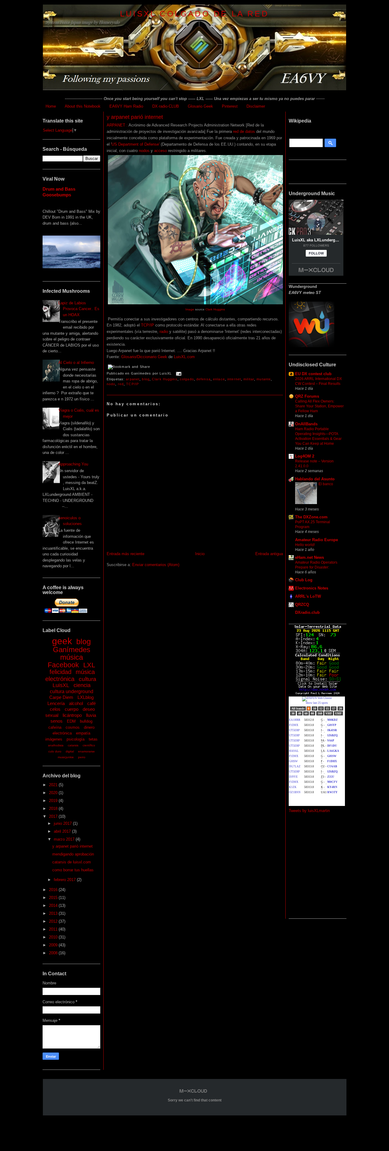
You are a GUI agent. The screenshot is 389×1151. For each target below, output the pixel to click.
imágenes (53, 739)
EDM (71, 721)
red (121, 384)
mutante (263, 379)
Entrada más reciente (125, 553)
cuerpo (71, 709)
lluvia (91, 715)
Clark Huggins (215, 309)
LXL (89, 665)
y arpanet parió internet (72, 846)
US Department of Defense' (136, 144)
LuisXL (61, 685)
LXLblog (85, 697)
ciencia (82, 685)
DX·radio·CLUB (165, 106)
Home (51, 106)
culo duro (54, 751)
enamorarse (86, 751)
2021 (54, 785)
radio (164, 331)
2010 (54, 937)
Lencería (56, 703)
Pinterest (230, 106)
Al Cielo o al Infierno (76, 362)
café (91, 703)
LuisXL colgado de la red (194, 13)
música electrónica (70, 675)
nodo (111, 384)
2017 (54, 816)
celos (55, 709)
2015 (54, 897)
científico (89, 745)
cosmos (73, 727)
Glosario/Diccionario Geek (144, 356)
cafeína (54, 727)
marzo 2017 (65, 839)
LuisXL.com (184, 356)
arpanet (132, 379)
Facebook (63, 665)
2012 (54, 921)
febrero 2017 (65, 879)
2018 (54, 808)
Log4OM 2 (304, 456)
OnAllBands (306, 424)
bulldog (86, 721)
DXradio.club (307, 612)
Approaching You (73, 464)
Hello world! (305, 545)
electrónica (62, 733)
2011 (54, 929)
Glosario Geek (200, 106)
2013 (54, 913)
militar (248, 379)
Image (189, 309)
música (71, 657)
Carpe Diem (61, 697)
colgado (187, 379)
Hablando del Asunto (315, 479)
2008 (54, 953)
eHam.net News (309, 557)
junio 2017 (63, 823)
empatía (83, 733)
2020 (54, 792)
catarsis (73, 745)
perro (81, 757)
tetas (93, 739)
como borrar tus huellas (73, 870)
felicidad (60, 672)
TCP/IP (148, 325)
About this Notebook (83, 106)
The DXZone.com (311, 517)
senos (56, 721)
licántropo (72, 715)
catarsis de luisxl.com (71, 862)
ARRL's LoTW (308, 596)
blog (83, 641)
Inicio (200, 553)
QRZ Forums (307, 396)
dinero (89, 727)
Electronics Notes (311, 588)
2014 (54, 905)
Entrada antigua (269, 553)
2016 (54, 889)
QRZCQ (302, 604)
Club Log (303, 580)
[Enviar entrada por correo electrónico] (178, 373)
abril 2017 (63, 831)
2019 (54, 800)
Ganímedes (71, 649)
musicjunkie (66, 757)
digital (70, 751)
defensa (203, 379)
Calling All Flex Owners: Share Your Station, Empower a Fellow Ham (319, 406)
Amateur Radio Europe (316, 539)
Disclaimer (255, 106)
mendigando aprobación (73, 854)
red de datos (244, 131)
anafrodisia (56, 745)
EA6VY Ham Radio (126, 106)
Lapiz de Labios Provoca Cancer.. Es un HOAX (78, 309)
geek (62, 641)
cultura (87, 679)
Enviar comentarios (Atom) (155, 564)
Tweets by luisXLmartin (309, 810)
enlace (219, 379)
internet (234, 379)
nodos (144, 150)
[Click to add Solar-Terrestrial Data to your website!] (317, 693)
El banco (325, 484)
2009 (54, 945)
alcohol (76, 703)
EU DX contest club (313, 374)
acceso (160, 150)
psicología (75, 739)
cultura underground (71, 691)
